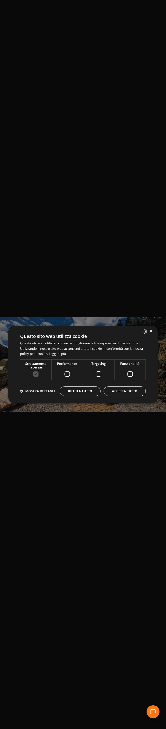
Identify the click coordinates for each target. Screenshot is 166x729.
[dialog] (83, 365)
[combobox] (145, 331)
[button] (37, 391)
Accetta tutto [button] (124, 391)
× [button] (150, 331)
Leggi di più (57, 354)
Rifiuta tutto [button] (80, 391)
